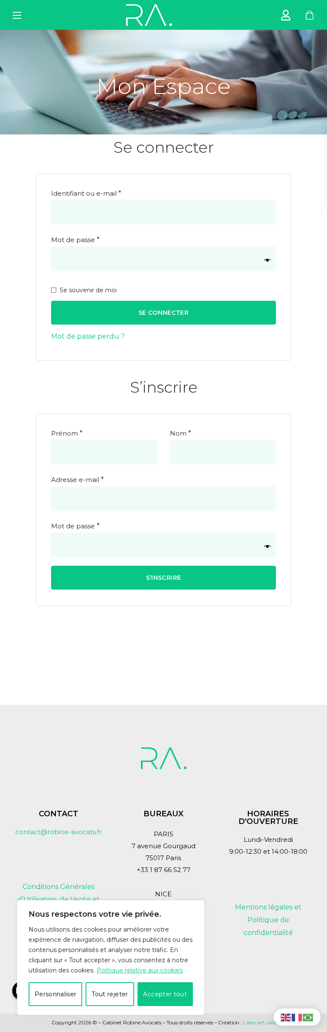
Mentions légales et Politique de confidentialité (268, 920)
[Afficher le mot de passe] (267, 260)
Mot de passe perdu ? (88, 336)
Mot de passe (94, 238)
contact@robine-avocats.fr (58, 832)
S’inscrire (163, 578)
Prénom (67, 433)
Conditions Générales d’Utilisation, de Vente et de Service (58, 899)
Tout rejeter (110, 994)
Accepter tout (165, 994)
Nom (180, 433)
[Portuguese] (308, 1017)
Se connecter (163, 312)
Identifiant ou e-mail (105, 192)
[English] (286, 1017)
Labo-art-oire (259, 1022)
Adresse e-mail (96, 478)
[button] (309, 15)
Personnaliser (55, 994)
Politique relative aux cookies (140, 970)
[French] (297, 1017)
